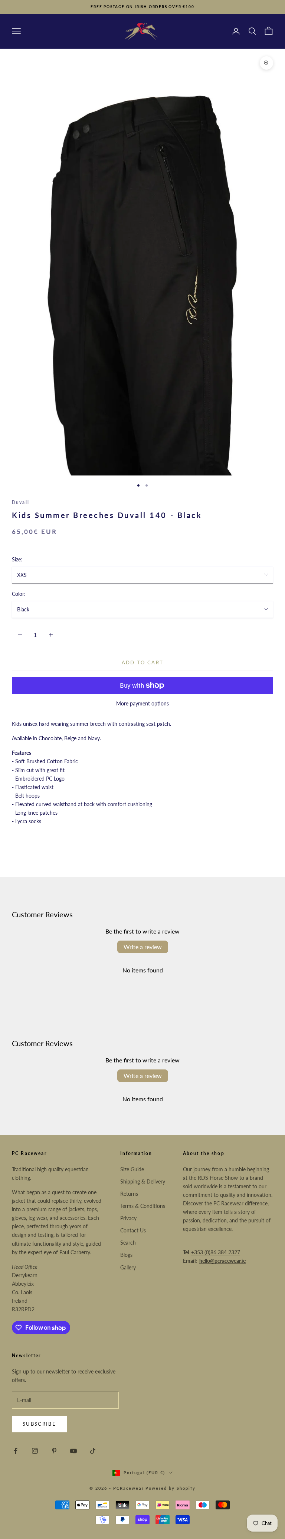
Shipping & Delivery (142, 1181)
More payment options (142, 703)
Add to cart (143, 662)
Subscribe (39, 1424)
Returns (129, 1194)
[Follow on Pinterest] (54, 1451)
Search (128, 1242)
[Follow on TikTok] (92, 1451)
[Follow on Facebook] (15, 1451)
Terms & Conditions (142, 1206)
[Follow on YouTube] (73, 1451)
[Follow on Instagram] (35, 1451)
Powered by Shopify (170, 1488)
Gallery (128, 1267)
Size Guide (132, 1169)
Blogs (126, 1255)
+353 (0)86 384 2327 (215, 1252)
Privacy (128, 1218)
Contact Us (133, 1230)
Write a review (143, 946)
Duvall (20, 502)
